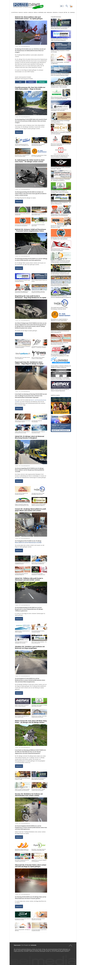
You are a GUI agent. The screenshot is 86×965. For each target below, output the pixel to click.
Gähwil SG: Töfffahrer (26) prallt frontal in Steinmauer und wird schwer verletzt (29, 579)
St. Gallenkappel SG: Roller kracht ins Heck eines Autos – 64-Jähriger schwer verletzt (29, 160)
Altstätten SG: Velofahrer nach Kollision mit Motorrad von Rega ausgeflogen (30, 647)
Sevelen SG (55, 12)
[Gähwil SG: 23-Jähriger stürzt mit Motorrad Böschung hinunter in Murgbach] (31, 452)
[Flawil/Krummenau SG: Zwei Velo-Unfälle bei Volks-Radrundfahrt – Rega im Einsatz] (31, 103)
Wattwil (65, 12)
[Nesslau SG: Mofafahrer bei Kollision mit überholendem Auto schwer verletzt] (31, 809)
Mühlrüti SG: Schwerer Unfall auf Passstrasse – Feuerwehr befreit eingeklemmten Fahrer (30, 230)
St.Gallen (60, 12)
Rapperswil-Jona (42, 12)
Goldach (26, 12)
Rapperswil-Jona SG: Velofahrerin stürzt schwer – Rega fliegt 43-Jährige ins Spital (29, 362)
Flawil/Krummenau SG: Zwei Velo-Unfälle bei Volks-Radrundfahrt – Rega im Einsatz (30, 88)
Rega (18, 477)
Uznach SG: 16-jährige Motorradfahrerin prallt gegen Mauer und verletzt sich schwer (30, 509)
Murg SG (36, 12)
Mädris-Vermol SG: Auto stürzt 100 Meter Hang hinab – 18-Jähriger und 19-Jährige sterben (31, 721)
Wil (69, 12)
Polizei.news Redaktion (25, 46)
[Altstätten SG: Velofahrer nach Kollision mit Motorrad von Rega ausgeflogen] (31, 662)
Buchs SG (21, 12)
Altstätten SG (14, 12)
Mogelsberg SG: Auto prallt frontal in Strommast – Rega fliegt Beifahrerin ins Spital (30, 296)
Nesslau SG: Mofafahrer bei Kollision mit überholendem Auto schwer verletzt (29, 794)
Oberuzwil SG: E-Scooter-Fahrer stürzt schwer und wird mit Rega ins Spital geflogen (30, 865)
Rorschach (49, 12)
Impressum (17, 945)
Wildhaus (72, 12)
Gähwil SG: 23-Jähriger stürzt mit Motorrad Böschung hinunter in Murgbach (29, 437)
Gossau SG (30, 12)
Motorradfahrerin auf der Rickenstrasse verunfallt (28, 542)
